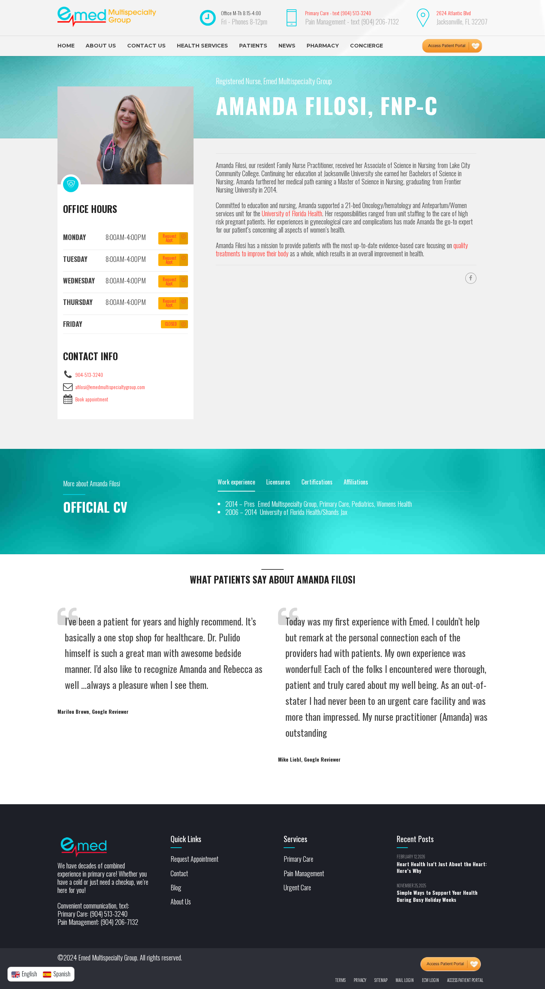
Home (66, 45)
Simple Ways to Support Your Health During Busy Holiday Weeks (437, 895)
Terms (340, 980)
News (286, 45)
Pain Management (304, 873)
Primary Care (298, 859)
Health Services (202, 45)
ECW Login (430, 980)
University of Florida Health (292, 213)
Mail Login (405, 980)
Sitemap (380, 980)
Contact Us (146, 45)
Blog (176, 887)
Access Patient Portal (465, 980)
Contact (179, 873)
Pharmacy (323, 45)
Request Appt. (169, 238)
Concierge (366, 45)
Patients (253, 45)
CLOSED (171, 324)
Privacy (360, 980)
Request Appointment (194, 859)
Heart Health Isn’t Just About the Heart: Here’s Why (442, 867)
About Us (101, 45)
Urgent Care (297, 887)
